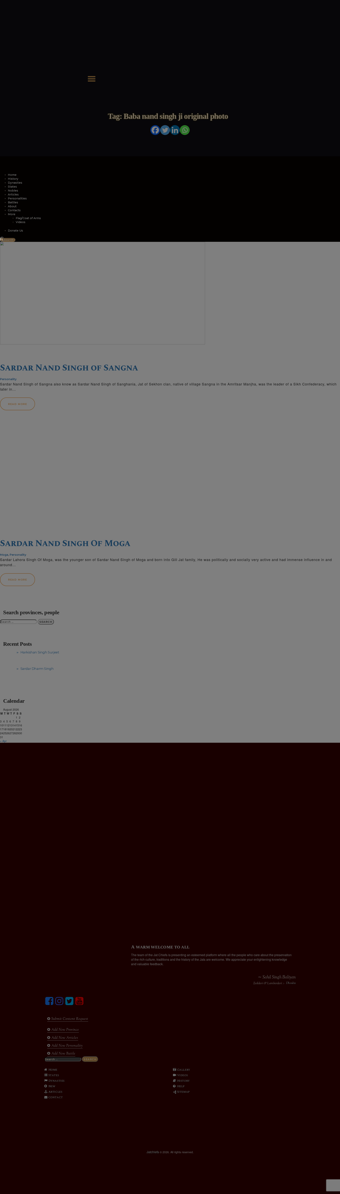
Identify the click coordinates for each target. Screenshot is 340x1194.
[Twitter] (165, 130)
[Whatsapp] (185, 130)
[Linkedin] (175, 130)
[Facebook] (155, 130)
